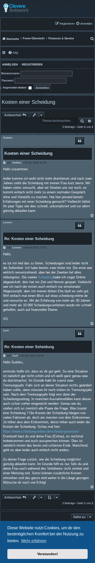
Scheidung (45, 277)
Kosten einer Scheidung (28, 102)
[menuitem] (84, 23)
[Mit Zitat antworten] (79, 141)
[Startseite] (28, 8)
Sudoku (7, 137)
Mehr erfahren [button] (33, 541)
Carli (6, 330)
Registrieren (32, 64)
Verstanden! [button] (47, 554)
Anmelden (9, 64)
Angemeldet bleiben (15, 87)
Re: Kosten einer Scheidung (29, 238)
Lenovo (7, 222)
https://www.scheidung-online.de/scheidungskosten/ (41, 431)
